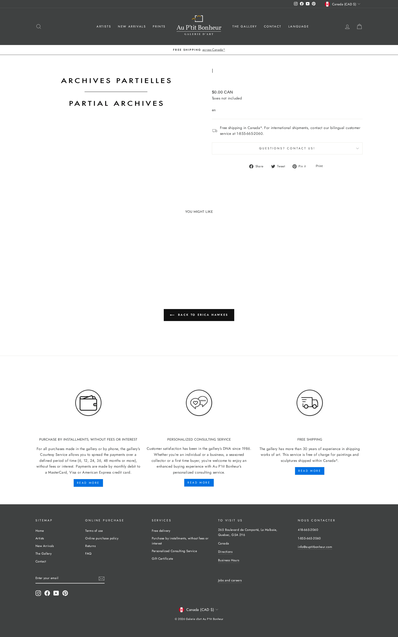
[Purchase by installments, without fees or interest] (88, 403)
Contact (272, 26)
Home (39, 530)
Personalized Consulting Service (174, 551)
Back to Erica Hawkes (202, 315)
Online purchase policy (101, 538)
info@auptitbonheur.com (315, 546)
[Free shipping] (310, 403)
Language (298, 26)
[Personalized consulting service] (199, 403)
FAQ (88, 553)
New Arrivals (132, 26)
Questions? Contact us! (287, 148)
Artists (104, 26)
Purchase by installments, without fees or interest (180, 541)
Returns (90, 546)
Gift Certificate (162, 558)
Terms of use (94, 530)
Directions (225, 551)
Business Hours (228, 560)
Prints (159, 26)
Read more (88, 483)
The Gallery (244, 26)
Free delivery (161, 530)
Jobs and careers (230, 580)
